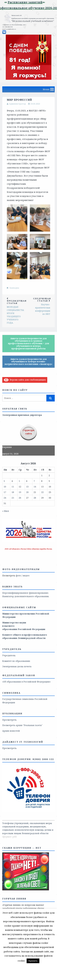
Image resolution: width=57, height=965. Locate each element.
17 (5, 492)
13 (27, 486)
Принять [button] (33, 960)
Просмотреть (9, 719)
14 (35, 486)
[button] (46, 89)
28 (35, 497)
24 (5, 497)
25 (13, 497)
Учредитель (9, 655)
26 (20, 497)
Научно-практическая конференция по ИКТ (42, 306)
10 (5, 486)
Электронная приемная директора (22, 415)
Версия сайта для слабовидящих (27, 379)
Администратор (17, 103)
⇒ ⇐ (23, 2)
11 (13, 486)
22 (42, 492)
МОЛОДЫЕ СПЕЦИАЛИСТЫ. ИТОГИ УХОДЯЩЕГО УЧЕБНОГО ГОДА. (17, 311)
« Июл (5, 511)
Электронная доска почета (16, 666)
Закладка (14, 287)
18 (13, 492)
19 (20, 492)
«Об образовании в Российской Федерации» (26, 681)
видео (26, 575)
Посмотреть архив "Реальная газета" (22, 725)
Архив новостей (11, 730)
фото (18, 575)
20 (27, 492)
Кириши (7, 447)
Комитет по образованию (16, 661)
